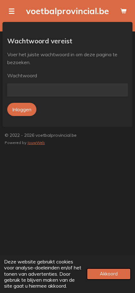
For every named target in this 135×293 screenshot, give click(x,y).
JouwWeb (36, 142)
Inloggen (21, 109)
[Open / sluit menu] (12, 11)
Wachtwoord (22, 75)
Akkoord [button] (109, 274)
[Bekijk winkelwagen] (123, 11)
